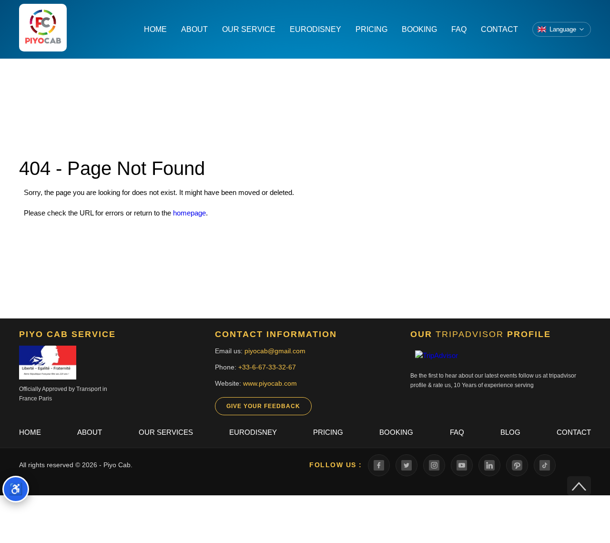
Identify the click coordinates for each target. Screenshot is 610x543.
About (89, 432)
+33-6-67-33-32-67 (267, 367)
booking (419, 29)
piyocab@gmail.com (274, 351)
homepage (189, 213)
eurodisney (315, 29)
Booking (396, 432)
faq (459, 29)
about (194, 29)
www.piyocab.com (270, 383)
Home (30, 432)
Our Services (166, 432)
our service (248, 29)
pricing (371, 29)
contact (499, 29)
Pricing (328, 432)
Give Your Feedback (263, 406)
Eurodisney (253, 432)
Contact (574, 432)
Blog (510, 432)
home (155, 29)
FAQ (457, 432)
